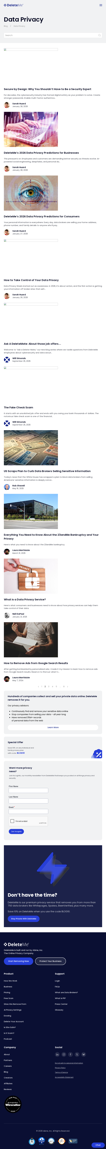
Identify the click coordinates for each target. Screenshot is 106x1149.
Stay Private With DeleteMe (23, 918)
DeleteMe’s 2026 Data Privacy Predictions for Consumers (42, 216)
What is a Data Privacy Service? (25, 599)
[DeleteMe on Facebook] (70, 1054)
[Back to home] (13, 5)
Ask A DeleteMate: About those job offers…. (32, 344)
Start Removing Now (18, 961)
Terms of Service (61, 1072)
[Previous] (38, 686)
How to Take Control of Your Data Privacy (31, 280)
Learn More (53, 727)
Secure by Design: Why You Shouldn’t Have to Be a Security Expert (47, 89)
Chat (98, 1145)
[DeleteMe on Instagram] (64, 1054)
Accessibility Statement (64, 1077)
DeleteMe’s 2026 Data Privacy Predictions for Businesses (41, 153)
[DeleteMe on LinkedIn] (57, 1054)
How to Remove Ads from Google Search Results (36, 663)
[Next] (67, 686)
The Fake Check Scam (18, 407)
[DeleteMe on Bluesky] (83, 1054)
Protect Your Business (50, 961)
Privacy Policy (60, 1068)
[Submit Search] (99, 35)
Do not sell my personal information (69, 1063)
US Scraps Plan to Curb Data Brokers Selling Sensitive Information (47, 471)
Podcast (8, 1039)
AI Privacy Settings (12, 1009)
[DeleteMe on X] (77, 1054)
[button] (101, 5)
